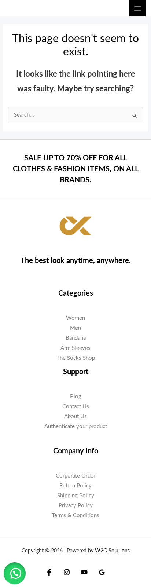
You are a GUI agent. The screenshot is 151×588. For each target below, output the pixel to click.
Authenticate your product (75, 426)
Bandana (76, 338)
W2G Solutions (112, 551)
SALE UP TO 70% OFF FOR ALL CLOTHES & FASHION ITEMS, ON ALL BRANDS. (76, 169)
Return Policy (75, 486)
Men (75, 328)
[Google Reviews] (102, 572)
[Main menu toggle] (137, 8)
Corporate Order (75, 476)
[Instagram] (66, 572)
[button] (15, 573)
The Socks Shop (75, 358)
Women (75, 318)
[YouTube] (84, 572)
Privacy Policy (76, 505)
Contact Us (75, 406)
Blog (75, 396)
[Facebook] (49, 572)
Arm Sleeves (75, 348)
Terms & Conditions (75, 515)
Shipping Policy (75, 495)
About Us (75, 416)
